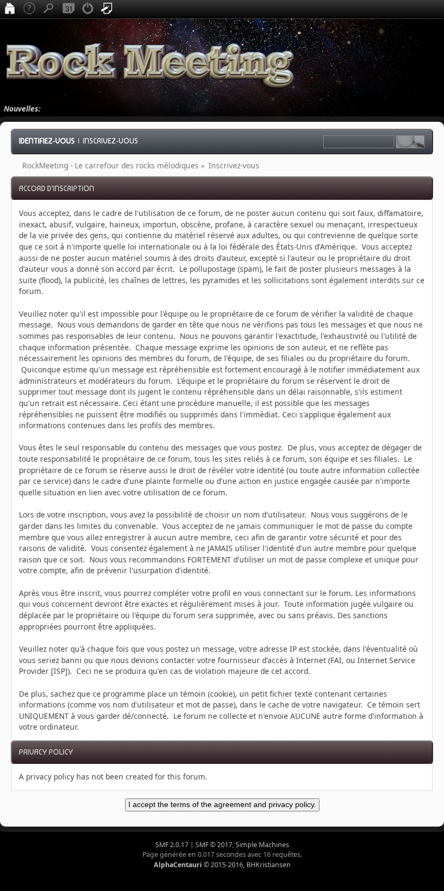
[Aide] (29, 9)
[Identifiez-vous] (87, 9)
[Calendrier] (68, 9)
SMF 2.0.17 (171, 844)
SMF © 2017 (213, 844)
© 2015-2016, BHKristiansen (222, 864)
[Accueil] (9, 9)
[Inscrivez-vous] (107, 9)
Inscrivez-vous (110, 140)
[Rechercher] (48, 9)
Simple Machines (262, 844)
